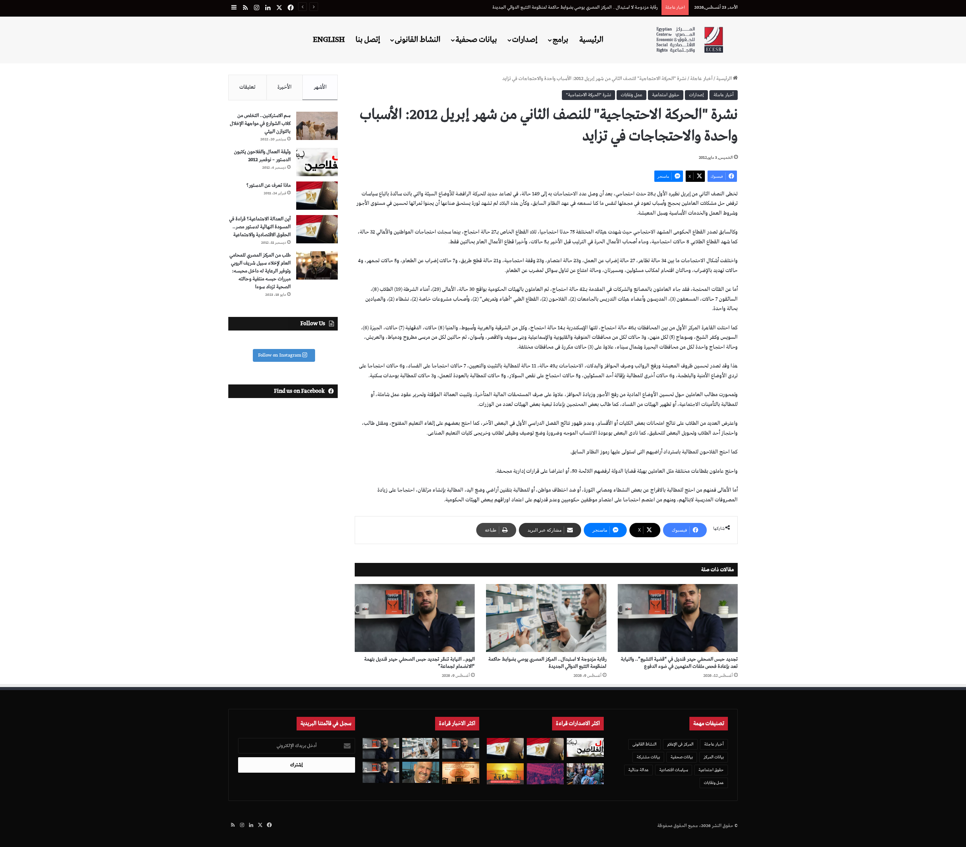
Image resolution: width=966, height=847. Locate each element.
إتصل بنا (367, 39)
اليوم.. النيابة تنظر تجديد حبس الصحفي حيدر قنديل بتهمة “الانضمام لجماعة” (419, 663)
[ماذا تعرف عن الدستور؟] (317, 195)
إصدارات (524, 39)
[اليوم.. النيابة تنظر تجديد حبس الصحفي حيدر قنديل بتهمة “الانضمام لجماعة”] (415, 618)
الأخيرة (284, 87)
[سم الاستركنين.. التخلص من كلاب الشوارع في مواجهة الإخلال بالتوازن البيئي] (317, 126)
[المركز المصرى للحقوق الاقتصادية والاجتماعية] (689, 40)
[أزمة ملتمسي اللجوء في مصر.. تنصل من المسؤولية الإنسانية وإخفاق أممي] (585, 773)
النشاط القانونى (417, 39)
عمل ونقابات (631, 95)
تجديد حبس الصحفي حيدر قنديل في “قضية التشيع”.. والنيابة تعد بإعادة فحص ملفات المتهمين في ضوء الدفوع (679, 663)
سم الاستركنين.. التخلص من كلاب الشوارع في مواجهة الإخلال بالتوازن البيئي (260, 123)
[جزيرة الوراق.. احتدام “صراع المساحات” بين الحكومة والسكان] (545, 773)
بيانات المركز (713, 757)
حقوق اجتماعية (665, 95)
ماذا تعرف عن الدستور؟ (268, 185)
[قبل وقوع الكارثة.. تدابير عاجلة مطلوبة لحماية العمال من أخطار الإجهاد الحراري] (505, 773)
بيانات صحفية (476, 39)
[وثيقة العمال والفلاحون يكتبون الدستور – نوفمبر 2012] (317, 162)
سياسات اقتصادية (673, 770)
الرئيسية (591, 39)
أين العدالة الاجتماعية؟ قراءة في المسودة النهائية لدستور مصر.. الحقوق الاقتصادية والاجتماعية (260, 227)
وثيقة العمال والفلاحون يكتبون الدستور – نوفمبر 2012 (262, 155)
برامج (560, 39)
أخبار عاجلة (701, 78)
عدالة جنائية (638, 770)
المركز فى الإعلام (680, 744)
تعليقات (247, 87)
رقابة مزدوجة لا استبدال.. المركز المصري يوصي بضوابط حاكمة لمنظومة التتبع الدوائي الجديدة (575, 7)
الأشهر (320, 87)
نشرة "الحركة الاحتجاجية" (588, 95)
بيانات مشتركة (648, 757)
